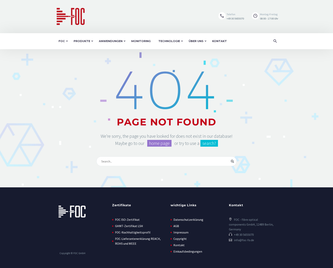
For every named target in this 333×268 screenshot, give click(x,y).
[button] (262, 16)
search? (209, 143)
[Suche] (232, 161)
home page (159, 143)
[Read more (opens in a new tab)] (231, 16)
